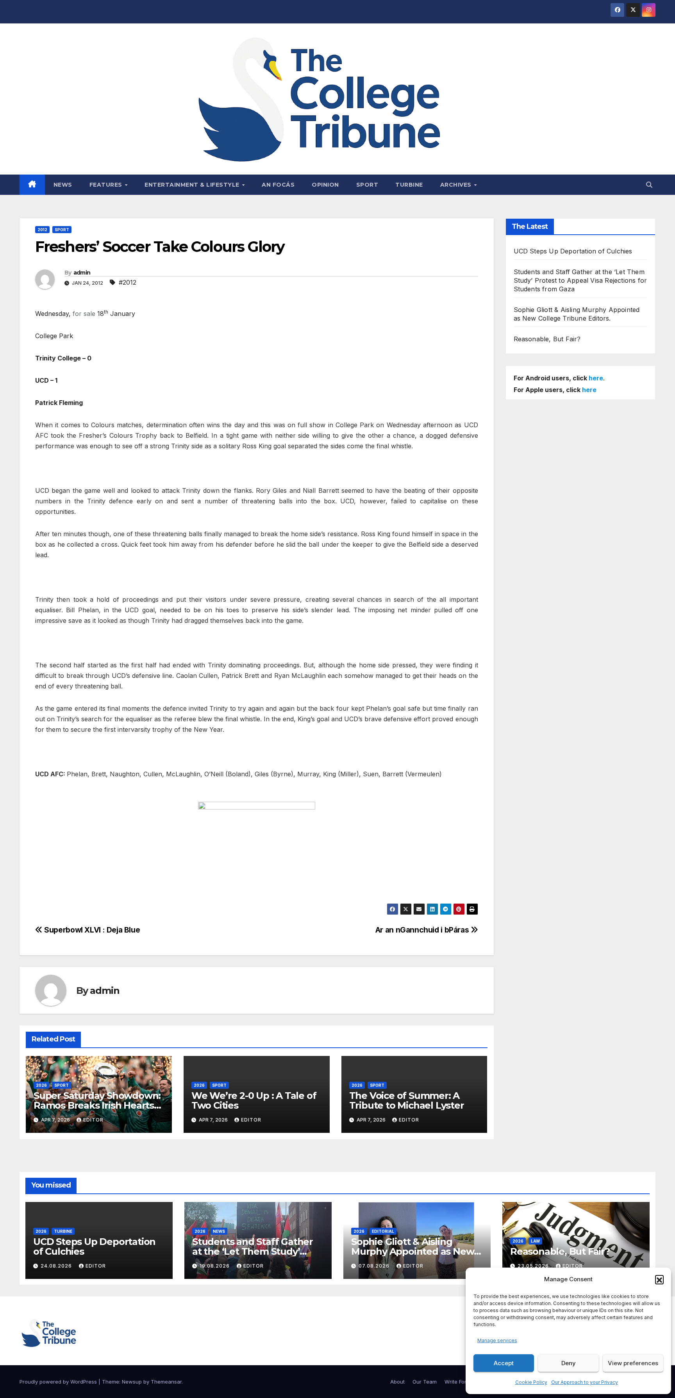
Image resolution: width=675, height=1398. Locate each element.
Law (535, 1241)
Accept (504, 1363)
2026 (41, 1085)
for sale (84, 313)
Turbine (409, 184)
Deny (568, 1363)
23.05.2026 (534, 1266)
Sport (367, 184)
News (63, 184)
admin (82, 272)
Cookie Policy (531, 1382)
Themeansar (166, 1381)
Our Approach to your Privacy (584, 1382)
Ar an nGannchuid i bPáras (423, 929)
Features (106, 184)
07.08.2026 (375, 1266)
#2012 (127, 282)
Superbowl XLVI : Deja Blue (91, 929)
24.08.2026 (57, 1266)
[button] (659, 1279)
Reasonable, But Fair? (547, 339)
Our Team (424, 1381)
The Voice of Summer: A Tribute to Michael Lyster (407, 1100)
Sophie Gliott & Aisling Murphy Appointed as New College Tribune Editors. (412, 1251)
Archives (456, 184)
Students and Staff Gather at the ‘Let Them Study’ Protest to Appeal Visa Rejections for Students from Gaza (580, 280)
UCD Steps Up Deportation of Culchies (573, 251)
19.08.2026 (215, 1266)
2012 (42, 229)
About (397, 1381)
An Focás (278, 184)
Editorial (383, 1231)
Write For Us (459, 1381)
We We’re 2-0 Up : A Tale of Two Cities (253, 1100)
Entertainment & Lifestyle (193, 184)
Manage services (497, 1340)
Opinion (325, 184)
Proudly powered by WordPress (59, 1381)
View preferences (633, 1363)
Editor (93, 1120)
